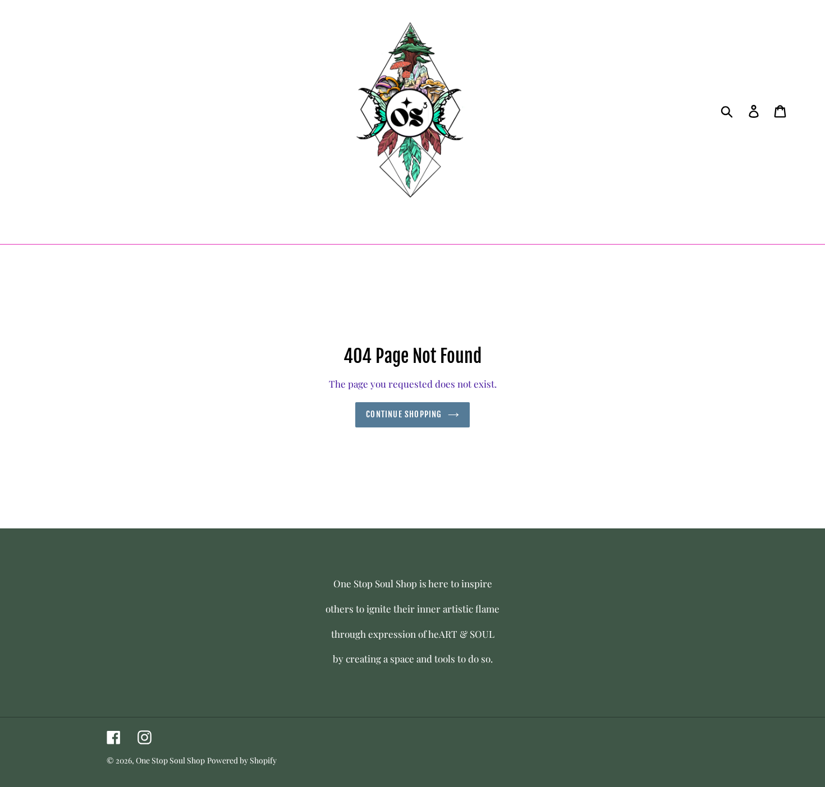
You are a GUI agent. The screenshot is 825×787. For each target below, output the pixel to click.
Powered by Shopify (242, 760)
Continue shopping (404, 414)
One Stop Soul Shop (170, 760)
